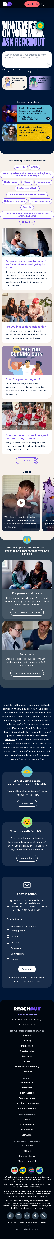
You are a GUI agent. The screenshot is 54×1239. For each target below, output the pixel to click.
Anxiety (20, 167)
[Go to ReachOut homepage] (7, 4)
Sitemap (42, 1222)
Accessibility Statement (27, 1226)
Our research (27, 1124)
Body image (11, 182)
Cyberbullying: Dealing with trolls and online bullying (27, 215)
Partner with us (27, 1156)
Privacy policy (34, 981)
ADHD (34, 167)
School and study (14, 201)
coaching (18, 601)
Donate (27, 1151)
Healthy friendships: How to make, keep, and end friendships (27, 174)
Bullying (27, 1040)
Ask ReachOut (23, 743)
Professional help (27, 188)
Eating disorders (40, 201)
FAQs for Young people (27, 1103)
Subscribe (27, 969)
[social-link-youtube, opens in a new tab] (27, 1215)
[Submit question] (48, 64)
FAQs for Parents (27, 1108)
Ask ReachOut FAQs (24, 72)
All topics (27, 222)
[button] (21, 503)
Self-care (27, 1056)
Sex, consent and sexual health (27, 194)
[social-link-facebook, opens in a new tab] (35, 1215)
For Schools (25, 1024)
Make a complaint (27, 1161)
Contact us (27, 1135)
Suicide (27, 207)
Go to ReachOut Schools (27, 673)
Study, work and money (27, 1066)
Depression (43, 182)
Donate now (27, 803)
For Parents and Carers (25, 1019)
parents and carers (19, 712)
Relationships (27, 1051)
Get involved (27, 858)
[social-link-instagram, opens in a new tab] (18, 1215)
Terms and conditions (15, 1222)
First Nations (27, 1093)
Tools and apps (27, 1098)
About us (27, 1119)
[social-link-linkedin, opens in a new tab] (43, 1215)
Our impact (27, 1129)
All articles (25, 460)
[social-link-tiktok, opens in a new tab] (10, 1215)
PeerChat (10, 739)
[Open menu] (48, 4)
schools (39, 712)
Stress (27, 182)
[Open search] (42, 4)
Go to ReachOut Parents (27, 612)
